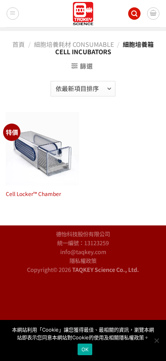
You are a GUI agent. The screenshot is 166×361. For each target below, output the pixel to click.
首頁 (18, 44)
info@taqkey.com (83, 252)
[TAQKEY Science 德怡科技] (83, 13)
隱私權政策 (83, 260)
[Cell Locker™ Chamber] (42, 149)
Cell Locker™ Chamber (33, 194)
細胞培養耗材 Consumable (74, 44)
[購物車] (153, 13)
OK (85, 349)
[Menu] (13, 13)
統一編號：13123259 (83, 243)
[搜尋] (134, 13)
